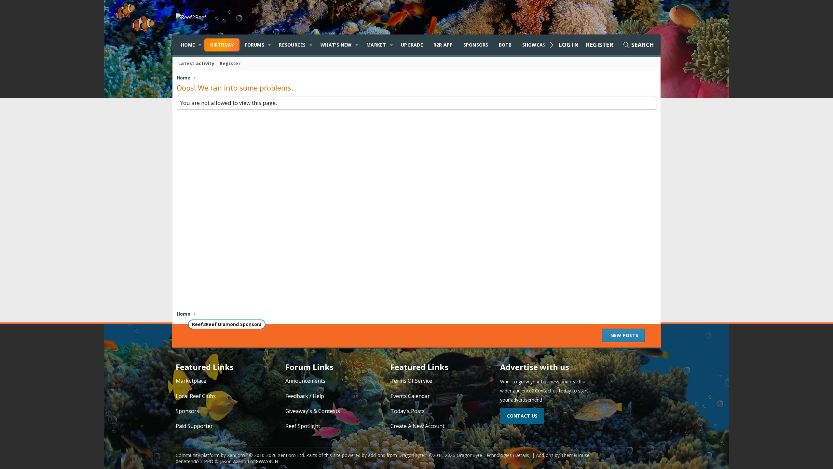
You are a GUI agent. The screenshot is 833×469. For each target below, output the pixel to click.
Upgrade (412, 45)
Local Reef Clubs (196, 396)
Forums (254, 45)
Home (188, 45)
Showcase (535, 45)
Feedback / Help (304, 396)
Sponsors (475, 45)
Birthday (222, 45)
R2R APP (443, 45)
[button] (200, 44)
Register (230, 63)
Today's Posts (407, 411)
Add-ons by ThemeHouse (563, 455)
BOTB (505, 45)
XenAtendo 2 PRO (194, 461)
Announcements (305, 380)
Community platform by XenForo (240, 455)
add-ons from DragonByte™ (398, 455)
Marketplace (191, 380)
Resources (292, 45)
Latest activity (196, 63)
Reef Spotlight (302, 426)
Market (376, 45)
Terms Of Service (411, 380)
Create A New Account (417, 426)
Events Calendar (410, 396)
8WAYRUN (267, 461)
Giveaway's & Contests (312, 411)
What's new (336, 45)
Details (521, 455)
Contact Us (522, 416)
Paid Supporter (194, 426)
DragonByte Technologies (484, 455)
